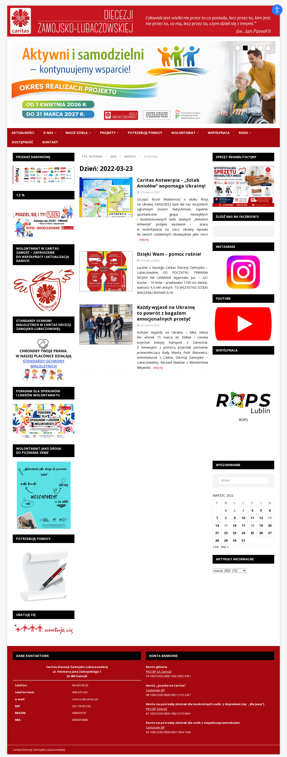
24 (243, 533)
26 (261, 533)
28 (217, 540)
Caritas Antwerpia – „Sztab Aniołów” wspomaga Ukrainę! (171, 183)
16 (234, 525)
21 (217, 533)
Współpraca (219, 133)
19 (261, 525)
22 (226, 533)
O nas (48, 133)
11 (252, 518)
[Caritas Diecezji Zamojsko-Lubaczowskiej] (143, 34)
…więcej (143, 239)
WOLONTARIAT (183, 133)
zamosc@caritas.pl (85, 699)
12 (261, 518)
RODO (243, 133)
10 (243, 518)
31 (243, 540)
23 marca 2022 (150, 192)
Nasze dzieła (76, 133)
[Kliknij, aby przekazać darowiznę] (43, 175)
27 (270, 533)
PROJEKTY (107, 133)
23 (234, 533)
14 (217, 525)
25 (252, 533)
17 (243, 525)
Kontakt (50, 142)
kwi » (224, 547)
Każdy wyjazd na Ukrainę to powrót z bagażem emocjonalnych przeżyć (166, 313)
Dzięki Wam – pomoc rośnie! (169, 254)
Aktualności (23, 133)
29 (226, 540)
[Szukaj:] (243, 480)
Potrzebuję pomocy (145, 133)
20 (270, 525)
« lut (216, 547)
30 (234, 540)
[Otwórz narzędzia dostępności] (277, 9)
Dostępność (22, 142)
